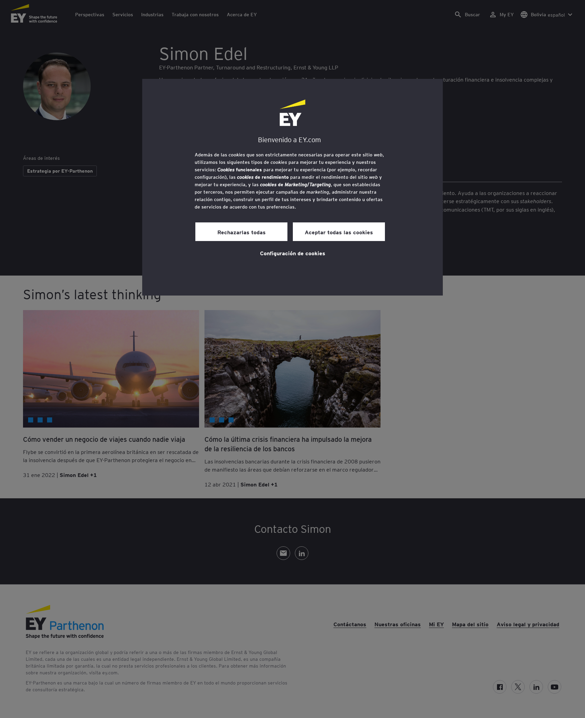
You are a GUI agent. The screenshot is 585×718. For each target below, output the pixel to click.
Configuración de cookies (292, 253)
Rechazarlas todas (241, 232)
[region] (292, 187)
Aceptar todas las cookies (339, 232)
